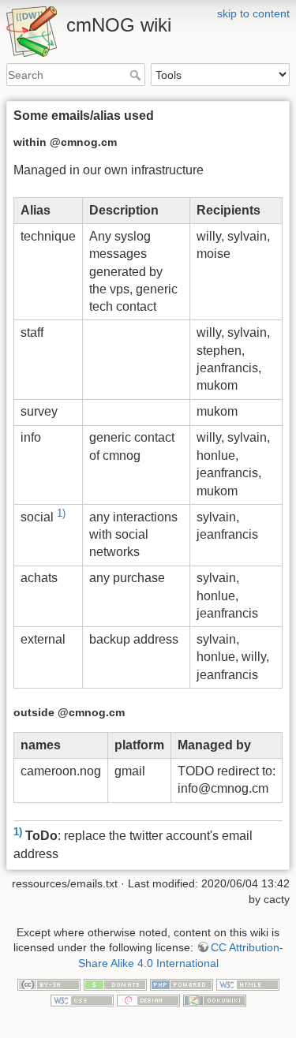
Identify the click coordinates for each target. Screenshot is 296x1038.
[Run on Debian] (148, 999)
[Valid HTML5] (247, 983)
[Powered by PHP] (181, 983)
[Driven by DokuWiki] (214, 999)
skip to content (253, 13)
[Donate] (115, 983)
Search (136, 74)
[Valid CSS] (82, 999)
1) (61, 513)
